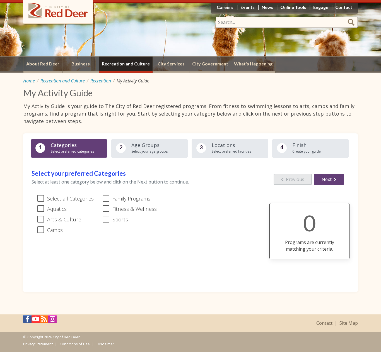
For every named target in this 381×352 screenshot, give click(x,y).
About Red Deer (42, 63)
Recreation (100, 81)
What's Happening (253, 63)
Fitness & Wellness (134, 208)
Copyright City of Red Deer (53, 336)
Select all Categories (70, 198)
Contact (324, 323)
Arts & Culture (64, 219)
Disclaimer (105, 343)
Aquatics (57, 208)
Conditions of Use (75, 343)
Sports (120, 219)
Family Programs (131, 198)
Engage (320, 7)
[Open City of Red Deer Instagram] (52, 320)
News (267, 7)
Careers (225, 7)
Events (247, 7)
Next (327, 179)
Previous (295, 179)
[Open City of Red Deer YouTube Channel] (36, 320)
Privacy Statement (38, 343)
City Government (210, 63)
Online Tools (293, 7)
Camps (55, 229)
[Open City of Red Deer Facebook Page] (27, 320)
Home (29, 81)
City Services (171, 63)
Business (80, 63)
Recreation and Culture (62, 81)
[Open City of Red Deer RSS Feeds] (44, 320)
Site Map (348, 323)
